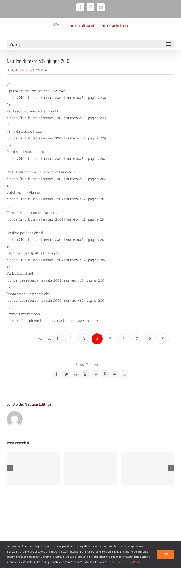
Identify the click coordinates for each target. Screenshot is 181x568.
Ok (166, 554)
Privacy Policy (115, 562)
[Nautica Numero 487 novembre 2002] (90, 468)
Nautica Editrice (21, 70)
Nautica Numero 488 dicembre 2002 (33, 462)
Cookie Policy (132, 562)
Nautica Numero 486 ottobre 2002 (148, 462)
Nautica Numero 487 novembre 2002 (90, 462)
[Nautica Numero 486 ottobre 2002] (147, 468)
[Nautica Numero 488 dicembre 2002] (33, 468)
